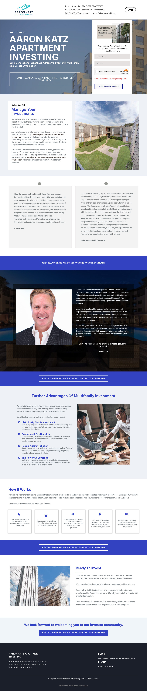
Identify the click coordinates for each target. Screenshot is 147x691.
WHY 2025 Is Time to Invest (77, 13)
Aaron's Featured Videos (103, 13)
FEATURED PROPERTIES (92, 6)
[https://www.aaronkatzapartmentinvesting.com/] (24, 10)
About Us (76, 6)
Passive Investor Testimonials (78, 10)
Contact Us (99, 10)
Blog (67, 6)
